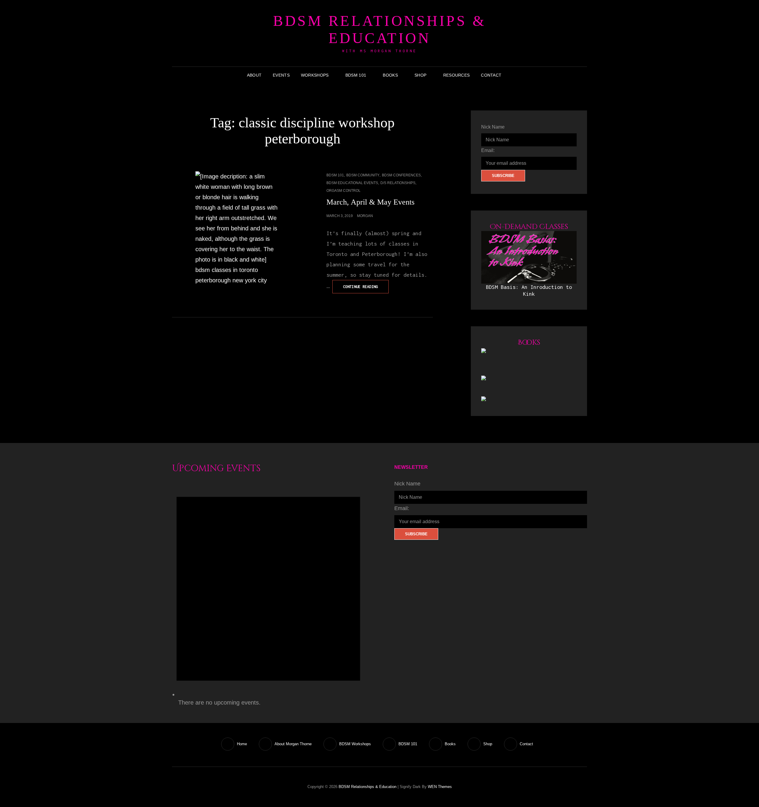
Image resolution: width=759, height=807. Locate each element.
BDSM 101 (355, 75)
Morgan (365, 216)
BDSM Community (363, 175)
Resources (456, 75)
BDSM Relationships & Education (379, 29)
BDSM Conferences (401, 175)
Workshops (315, 75)
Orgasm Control (343, 191)
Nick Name (493, 126)
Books (390, 75)
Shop (420, 75)
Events (281, 75)
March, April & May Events (370, 202)
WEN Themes (440, 786)
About (254, 75)
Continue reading (366, 288)
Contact (491, 75)
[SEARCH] (511, 75)
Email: (488, 150)
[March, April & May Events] (237, 228)
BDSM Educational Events (352, 183)
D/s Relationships (397, 183)
